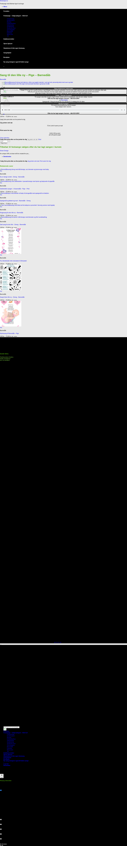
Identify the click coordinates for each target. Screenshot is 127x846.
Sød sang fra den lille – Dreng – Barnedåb (13, 224)
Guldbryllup (10, 26)
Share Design (4, 150)
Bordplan (6, 57)
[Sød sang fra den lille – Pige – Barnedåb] (26, 84)
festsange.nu (4, 0)
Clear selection (4, 138)
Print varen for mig (45, 161)
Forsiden (6, 11)
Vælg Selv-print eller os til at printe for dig (13, 139)
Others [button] (2, 837)
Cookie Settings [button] (5, 773)
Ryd (40, 139)
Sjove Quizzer (7, 43)
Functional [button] (3, 818)
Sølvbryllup (10, 25)
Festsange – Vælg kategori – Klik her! (15, 16)
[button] (5, 6)
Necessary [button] (3, 788)
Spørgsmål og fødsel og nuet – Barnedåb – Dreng (15, 200)
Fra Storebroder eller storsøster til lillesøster (13, 261)
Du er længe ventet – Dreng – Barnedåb (12, 177)
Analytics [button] (3, 827)
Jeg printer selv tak (33, 161)
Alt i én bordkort (5, 360)
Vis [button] (1, 171)
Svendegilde (11, 29)
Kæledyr (9, 33)
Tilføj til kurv (4, 143)
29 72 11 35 (57, 642)
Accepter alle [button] (14, 773)
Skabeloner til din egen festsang (14, 48)
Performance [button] (4, 822)
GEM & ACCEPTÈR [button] (6, 842)
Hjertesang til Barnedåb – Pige (9, 333)
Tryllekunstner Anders (6, 357)
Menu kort (10, 34)
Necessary (5, 790)
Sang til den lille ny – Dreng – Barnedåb (12, 297)
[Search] (4, 92)
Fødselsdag (10, 19)
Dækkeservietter (8, 39)
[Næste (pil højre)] (2, 845)
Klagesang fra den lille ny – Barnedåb (11, 212)
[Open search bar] (4, 88)
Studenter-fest (11, 28)
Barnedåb (10, 31)
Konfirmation (11, 20)
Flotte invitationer (5, 358)
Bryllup (9, 22)
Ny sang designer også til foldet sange (16, 62)
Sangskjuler (7, 52)
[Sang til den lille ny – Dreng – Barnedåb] (38, 82)
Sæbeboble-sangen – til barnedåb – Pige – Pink (14, 189)
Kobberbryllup (11, 23)
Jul (8, 36)
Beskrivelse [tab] (7, 156)
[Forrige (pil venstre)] (0, 845)
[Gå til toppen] (0, 644)
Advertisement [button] (4, 832)
